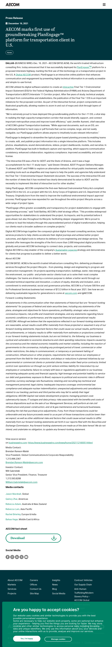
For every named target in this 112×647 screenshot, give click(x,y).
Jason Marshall (13, 493)
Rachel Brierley (13, 514)
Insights (56, 580)
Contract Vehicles (83, 580)
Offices (33, 584)
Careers (34, 580)
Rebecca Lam (12, 509)
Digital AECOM (23, 74)
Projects (12, 593)
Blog (54, 588)
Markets (12, 584)
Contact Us (35, 588)
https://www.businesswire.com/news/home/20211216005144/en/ (60, 442)
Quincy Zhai (11, 498)
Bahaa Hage (12, 519)
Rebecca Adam (13, 504)
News (55, 584)
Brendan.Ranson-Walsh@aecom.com (24, 462)
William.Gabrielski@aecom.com (21, 482)
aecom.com (71, 293)
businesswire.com (18, 442)
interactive (68, 86)
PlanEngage (84, 67)
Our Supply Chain (83, 584)
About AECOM (15, 580)
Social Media (58, 593)
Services (12, 588)
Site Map (34, 593)
